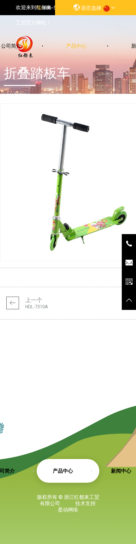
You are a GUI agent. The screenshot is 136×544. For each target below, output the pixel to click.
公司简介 (11, 46)
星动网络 (68, 510)
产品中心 (76, 46)
